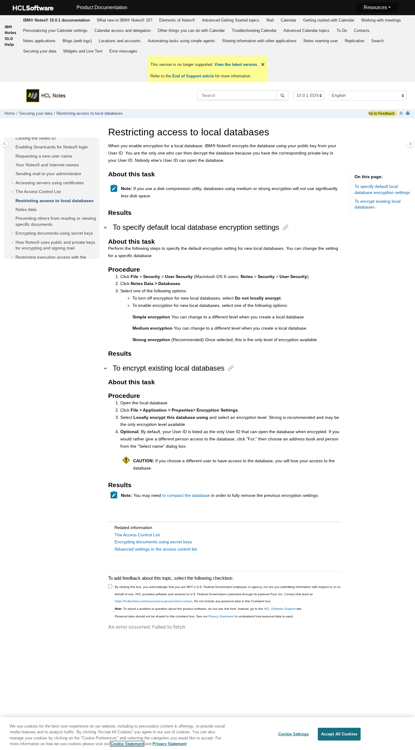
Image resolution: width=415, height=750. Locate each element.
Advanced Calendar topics (306, 30)
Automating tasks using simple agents (181, 41)
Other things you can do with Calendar (191, 30)
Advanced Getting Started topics (230, 20)
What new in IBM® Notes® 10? (124, 20)
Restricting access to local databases (90, 113)
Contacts (362, 30)
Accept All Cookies (339, 734)
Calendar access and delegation (122, 30)
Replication (354, 41)
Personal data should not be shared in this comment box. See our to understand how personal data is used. (204, 616)
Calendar (288, 20)
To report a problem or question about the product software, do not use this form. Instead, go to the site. (208, 608)
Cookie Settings (293, 734)
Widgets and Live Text (82, 51)
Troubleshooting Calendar (254, 30)
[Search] (282, 95)
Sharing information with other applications (259, 41)
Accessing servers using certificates (49, 182)
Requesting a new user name (43, 156)
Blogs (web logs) (77, 41)
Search (377, 41)
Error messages (123, 51)
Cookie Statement (127, 744)
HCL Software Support (280, 608)
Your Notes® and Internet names (47, 164)
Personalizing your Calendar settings (55, 30)
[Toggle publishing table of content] (5, 144)
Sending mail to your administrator (48, 173)
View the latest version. (235, 64)
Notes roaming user (321, 41)
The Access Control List (38, 191)
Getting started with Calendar (328, 20)
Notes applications (39, 41)
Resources (375, 7)
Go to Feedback (382, 113)
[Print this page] (408, 113)
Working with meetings (381, 20)
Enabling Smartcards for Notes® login (51, 146)
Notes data (25, 209)
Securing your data (39, 51)
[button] (13, 138)
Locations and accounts (120, 41)
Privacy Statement (221, 616)
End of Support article (193, 76)
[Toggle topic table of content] (410, 144)
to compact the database (186, 495)
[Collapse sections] (402, 113)
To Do (342, 30)
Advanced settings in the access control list (156, 549)
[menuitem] (56, 20)
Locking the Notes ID (35, 138)
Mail (270, 20)
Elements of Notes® (177, 20)
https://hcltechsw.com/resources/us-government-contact (153, 601)
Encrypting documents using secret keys (54, 233)
